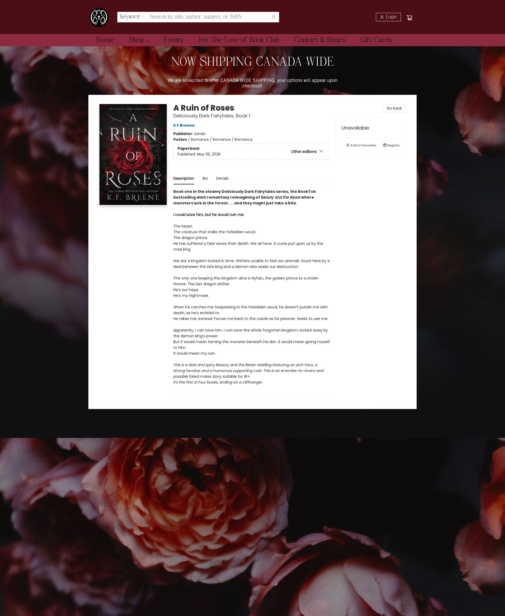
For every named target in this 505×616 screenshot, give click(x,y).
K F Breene (184, 125)
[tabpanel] (251, 293)
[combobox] (132, 17)
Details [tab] (222, 178)
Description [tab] (183, 178)
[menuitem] (104, 40)
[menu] (252, 40)
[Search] (274, 17)
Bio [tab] (205, 178)
